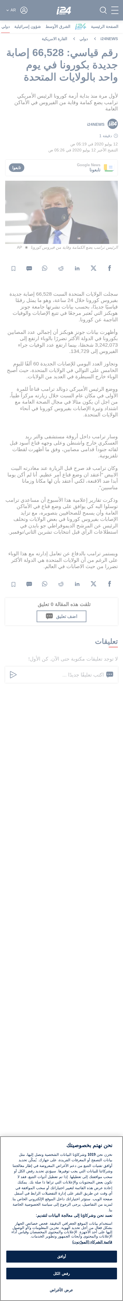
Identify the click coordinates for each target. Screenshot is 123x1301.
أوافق (61, 1256)
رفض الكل (61, 1273)
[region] (61, 1218)
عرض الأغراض (61, 1290)
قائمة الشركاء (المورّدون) (92, 1242)
